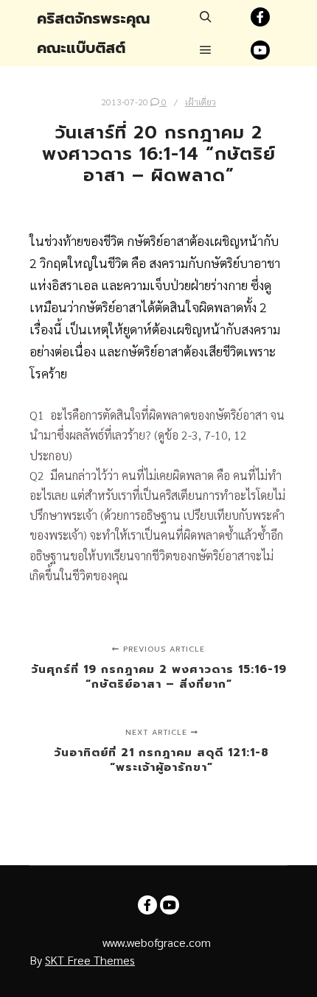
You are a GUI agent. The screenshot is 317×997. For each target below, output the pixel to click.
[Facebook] (260, 17)
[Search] (205, 17)
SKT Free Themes (90, 960)
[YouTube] (260, 50)
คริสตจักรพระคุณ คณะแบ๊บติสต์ (93, 33)
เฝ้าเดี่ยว (200, 102)
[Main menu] (205, 50)
